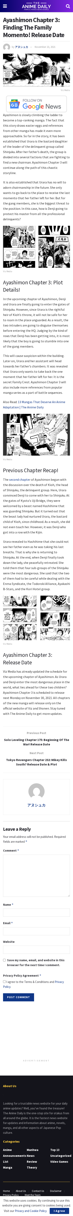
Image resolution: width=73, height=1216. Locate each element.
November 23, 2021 (45, 47)
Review (32, 1162)
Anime (7, 1150)
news (30, 1156)
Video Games (59, 1162)
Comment (11, 850)
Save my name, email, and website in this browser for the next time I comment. (35, 962)
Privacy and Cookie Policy (30, 1211)
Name (8, 905)
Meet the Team (33, 1195)
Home (6, 1191)
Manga (7, 1167)
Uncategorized (60, 1156)
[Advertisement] (36, 1030)
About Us (21, 1191)
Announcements (14, 1156)
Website (9, 942)
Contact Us (38, 1191)
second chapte (19, 479)
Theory (32, 1167)
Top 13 (55, 1150)
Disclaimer (55, 1191)
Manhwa (32, 1150)
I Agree (59, 1211)
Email (8, 923)
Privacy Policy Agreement (22, 975)
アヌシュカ (21, 47)
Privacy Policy (11, 1195)
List (5, 1162)
